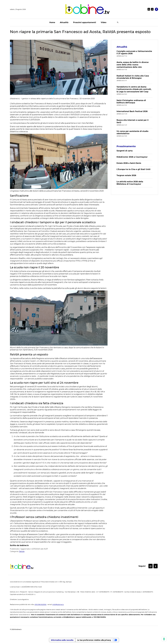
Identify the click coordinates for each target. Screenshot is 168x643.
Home (52, 22)
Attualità (64, 22)
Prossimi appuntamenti (84, 22)
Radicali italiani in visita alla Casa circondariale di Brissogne (133, 77)
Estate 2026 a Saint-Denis (129, 163)
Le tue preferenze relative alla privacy (94, 640)
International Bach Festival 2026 (132, 111)
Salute (21, 551)
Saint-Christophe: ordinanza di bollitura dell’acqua (131, 101)
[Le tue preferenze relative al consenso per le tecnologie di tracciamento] (164, 639)
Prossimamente (126, 146)
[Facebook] (152, 9)
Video (103, 22)
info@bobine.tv (58, 604)
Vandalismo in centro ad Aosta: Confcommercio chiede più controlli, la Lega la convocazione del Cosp (134, 89)
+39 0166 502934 (40, 604)
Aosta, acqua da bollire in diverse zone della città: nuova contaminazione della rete (133, 64)
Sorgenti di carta (125, 151)
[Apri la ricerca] (118, 22)
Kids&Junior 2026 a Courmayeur (132, 157)
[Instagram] (149, 9)
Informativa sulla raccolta (62, 640)
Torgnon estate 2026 (126, 175)
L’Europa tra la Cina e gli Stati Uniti (133, 169)
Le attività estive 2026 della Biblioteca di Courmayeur (130, 183)
